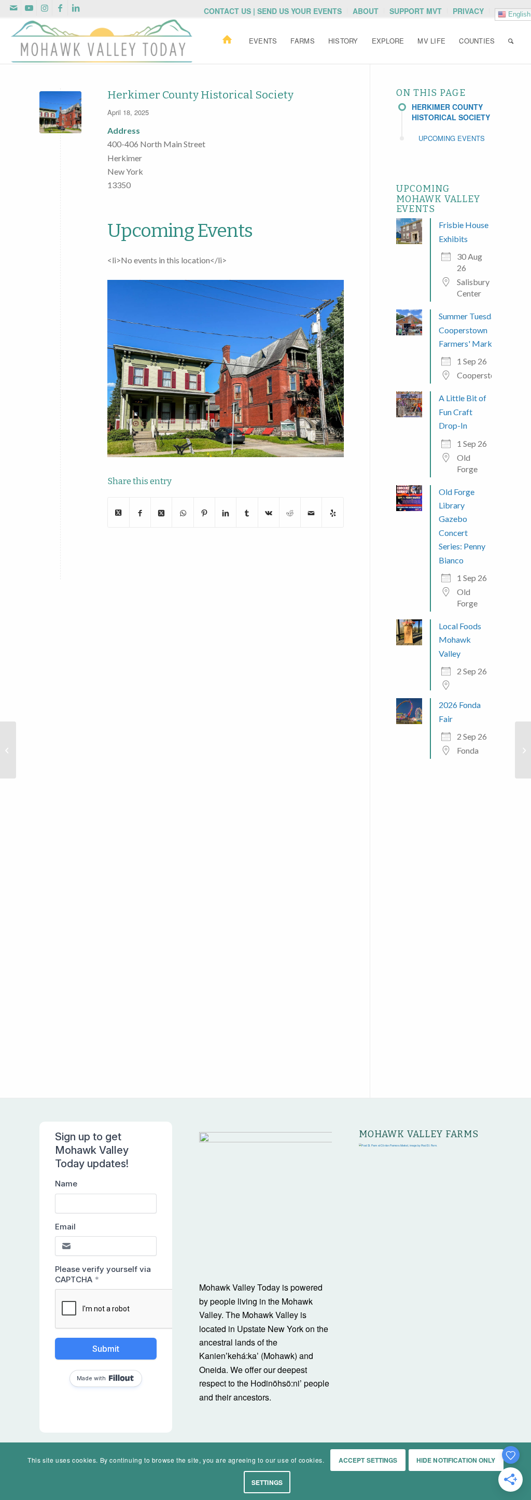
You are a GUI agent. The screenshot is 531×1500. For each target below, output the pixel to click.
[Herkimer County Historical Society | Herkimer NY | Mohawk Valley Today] (60, 112)
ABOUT (366, 11)
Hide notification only (456, 1460)
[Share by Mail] (311, 512)
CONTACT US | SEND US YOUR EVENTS (273, 11)
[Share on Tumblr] (246, 512)
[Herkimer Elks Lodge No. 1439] (8, 750)
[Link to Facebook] (59, 8)
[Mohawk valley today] (101, 41)
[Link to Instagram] (44, 8)
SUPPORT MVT (415, 11)
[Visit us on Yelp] (332, 512)
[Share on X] (118, 512)
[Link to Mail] (13, 8)
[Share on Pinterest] (204, 512)
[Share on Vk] (268, 512)
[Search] (510, 41)
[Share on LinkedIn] (225, 512)
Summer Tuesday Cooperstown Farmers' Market (469, 329)
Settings (267, 1482)
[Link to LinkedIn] (75, 8)
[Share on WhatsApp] (182, 512)
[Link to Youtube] (28, 8)
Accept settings (368, 1460)
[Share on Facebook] (140, 512)
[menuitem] (273, 10)
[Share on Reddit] (290, 512)
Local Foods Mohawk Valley (460, 639)
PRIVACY (468, 11)
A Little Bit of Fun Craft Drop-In (462, 411)
